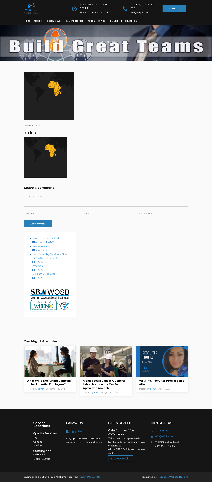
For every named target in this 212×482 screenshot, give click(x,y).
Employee (102, 21)
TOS (97, 477)
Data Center (116, 21)
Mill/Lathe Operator (43, 274)
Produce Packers (42, 246)
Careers (91, 21)
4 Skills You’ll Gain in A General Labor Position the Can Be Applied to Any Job (104, 384)
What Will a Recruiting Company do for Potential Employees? (49, 382)
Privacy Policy (86, 477)
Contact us (131, 21)
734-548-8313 (163, 430)
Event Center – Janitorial (46, 238)
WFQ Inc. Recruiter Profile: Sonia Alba (161, 382)
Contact (174, 8)
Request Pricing (121, 458)
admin (41, 389)
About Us (38, 21)
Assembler (38, 266)
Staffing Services (74, 21)
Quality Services (55, 21)
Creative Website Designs (174, 477)
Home (28, 21)
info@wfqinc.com (165, 436)
